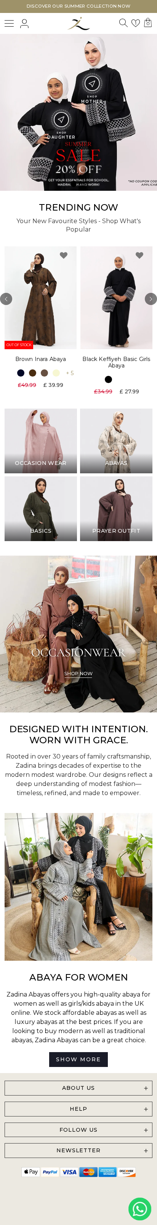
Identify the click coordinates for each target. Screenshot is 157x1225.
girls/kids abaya (91, 1003)
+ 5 (70, 373)
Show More (78, 1059)
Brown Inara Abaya (40, 359)
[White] (120, 379)
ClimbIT (102, 1202)
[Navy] (20, 373)
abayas (21, 1040)
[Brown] (32, 373)
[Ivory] (56, 373)
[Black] (108, 379)
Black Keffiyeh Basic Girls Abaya (116, 362)
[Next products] (151, 299)
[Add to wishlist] (63, 255)
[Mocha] (44, 373)
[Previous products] (6, 299)
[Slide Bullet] (73, 184)
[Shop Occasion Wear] (78, 634)
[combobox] (123, 24)
